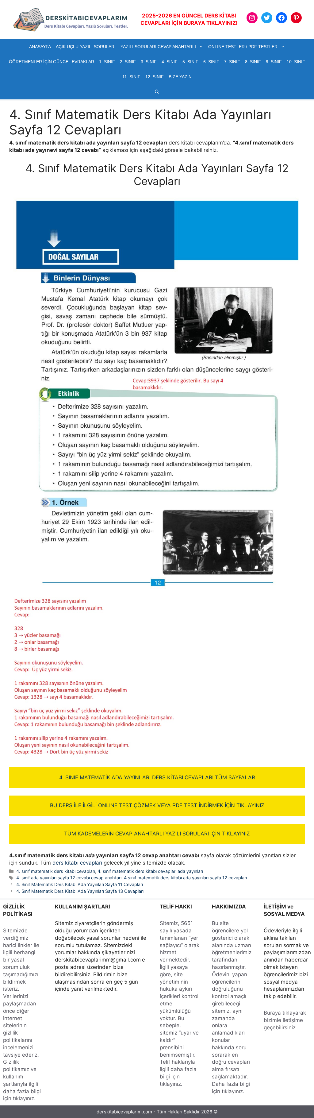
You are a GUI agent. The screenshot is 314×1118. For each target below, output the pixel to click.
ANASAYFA (40, 46)
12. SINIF (154, 76)
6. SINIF (211, 61)
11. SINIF (131, 76)
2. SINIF (128, 61)
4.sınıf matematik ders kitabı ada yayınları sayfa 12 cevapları (185, 877)
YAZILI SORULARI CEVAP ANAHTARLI (158, 46)
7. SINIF (232, 61)
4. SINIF (170, 61)
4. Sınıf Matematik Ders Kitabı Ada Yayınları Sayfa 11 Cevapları (79, 884)
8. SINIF (253, 61)
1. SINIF (107, 61)
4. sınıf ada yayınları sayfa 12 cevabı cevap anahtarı (68, 877)
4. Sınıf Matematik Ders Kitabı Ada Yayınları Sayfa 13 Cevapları (80, 891)
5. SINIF (190, 61)
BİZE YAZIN (180, 76)
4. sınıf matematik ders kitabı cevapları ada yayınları (150, 871)
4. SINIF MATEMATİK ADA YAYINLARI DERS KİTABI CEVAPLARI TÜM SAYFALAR (157, 777)
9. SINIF (274, 61)
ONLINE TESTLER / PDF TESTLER (243, 46)
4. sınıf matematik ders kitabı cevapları (55, 871)
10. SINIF (296, 61)
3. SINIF (149, 61)
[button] (157, 91)
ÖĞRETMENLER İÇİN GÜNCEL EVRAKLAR (51, 61)
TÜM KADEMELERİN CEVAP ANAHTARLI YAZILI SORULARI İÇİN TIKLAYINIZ (157, 834)
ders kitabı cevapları (77, 863)
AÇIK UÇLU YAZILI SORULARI (86, 46)
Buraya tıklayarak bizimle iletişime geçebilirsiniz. (285, 1020)
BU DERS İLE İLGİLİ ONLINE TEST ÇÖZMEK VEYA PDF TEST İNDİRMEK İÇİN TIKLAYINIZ (157, 805)
